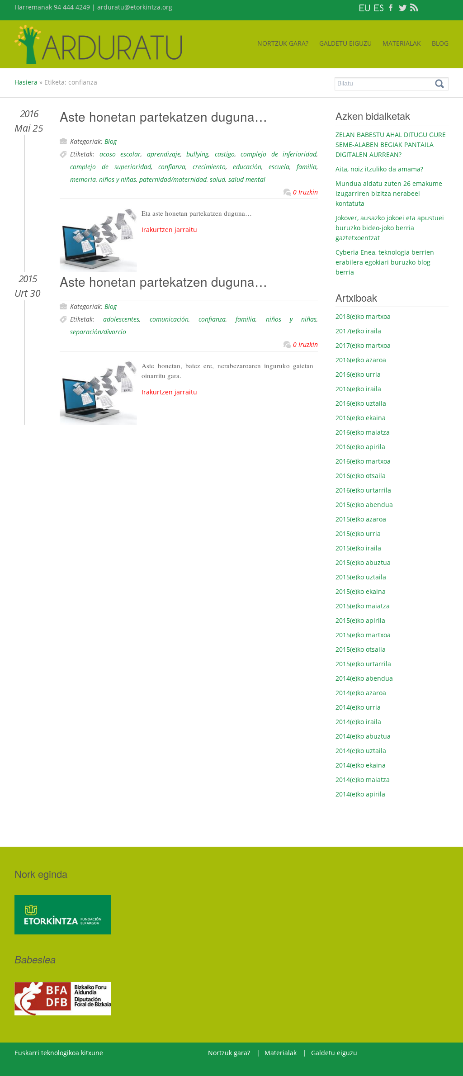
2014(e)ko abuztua (363, 736)
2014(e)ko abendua (364, 678)
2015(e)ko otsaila (360, 649)
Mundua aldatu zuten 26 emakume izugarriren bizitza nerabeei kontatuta (388, 193)
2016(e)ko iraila (358, 388)
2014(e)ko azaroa (360, 692)
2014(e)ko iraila (358, 721)
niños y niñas (117, 179)
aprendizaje (163, 154)
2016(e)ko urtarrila (363, 490)
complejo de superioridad (110, 166)
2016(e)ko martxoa (363, 461)
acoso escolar (120, 154)
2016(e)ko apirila (360, 446)
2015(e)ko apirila (360, 620)
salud (217, 179)
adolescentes (121, 319)
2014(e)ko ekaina (360, 765)
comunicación (169, 319)
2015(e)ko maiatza (362, 606)
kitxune (91, 1052)
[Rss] (414, 7)
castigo (225, 154)
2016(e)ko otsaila (360, 475)
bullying (197, 154)
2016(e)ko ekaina (360, 417)
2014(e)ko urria (358, 707)
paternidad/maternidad (173, 179)
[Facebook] (391, 7)
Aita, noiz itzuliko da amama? (379, 169)
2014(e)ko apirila (360, 794)
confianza (171, 166)
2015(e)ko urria (358, 533)
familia (307, 166)
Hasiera (26, 82)
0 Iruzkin (305, 192)
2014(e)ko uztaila (360, 750)
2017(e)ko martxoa (363, 345)
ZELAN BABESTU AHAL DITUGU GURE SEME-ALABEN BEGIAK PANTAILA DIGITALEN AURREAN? (390, 144)
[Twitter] (402, 7)
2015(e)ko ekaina (360, 591)
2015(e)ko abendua (364, 504)
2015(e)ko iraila (358, 548)
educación (247, 166)
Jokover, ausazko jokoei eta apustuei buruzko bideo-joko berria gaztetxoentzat (389, 227)
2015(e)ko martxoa (363, 634)
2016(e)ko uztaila (360, 403)
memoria (83, 179)
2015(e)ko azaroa (360, 519)
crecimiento (209, 166)
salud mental (246, 179)
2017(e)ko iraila (358, 331)
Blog (110, 141)
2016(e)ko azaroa (360, 360)
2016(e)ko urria (358, 374)
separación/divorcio (98, 331)
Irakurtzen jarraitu (169, 229)
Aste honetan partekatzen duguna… (163, 116)
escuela (279, 166)
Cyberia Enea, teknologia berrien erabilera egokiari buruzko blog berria (384, 262)
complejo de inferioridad (279, 154)
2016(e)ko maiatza (362, 432)
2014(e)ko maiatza (362, 779)
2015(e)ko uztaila (360, 577)
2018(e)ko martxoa (363, 316)
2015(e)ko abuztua (363, 562)
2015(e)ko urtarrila (363, 663)
